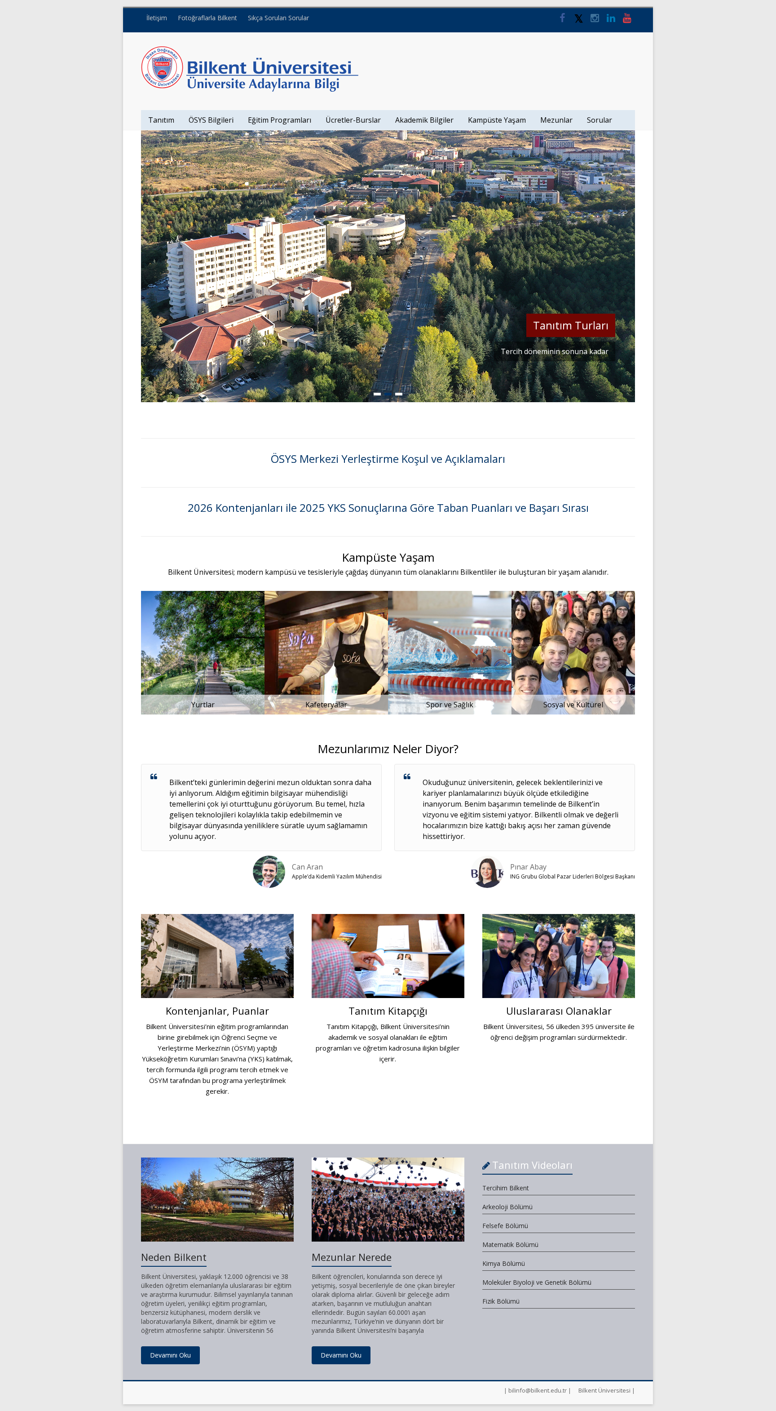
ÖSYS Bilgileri (211, 120)
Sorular (599, 120)
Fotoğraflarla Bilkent (207, 17)
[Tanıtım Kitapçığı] (388, 959)
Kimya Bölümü (503, 1263)
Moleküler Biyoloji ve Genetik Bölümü (536, 1282)
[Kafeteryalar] (326, 595)
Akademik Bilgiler (424, 120)
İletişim (156, 17)
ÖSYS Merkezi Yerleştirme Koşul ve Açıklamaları (388, 458)
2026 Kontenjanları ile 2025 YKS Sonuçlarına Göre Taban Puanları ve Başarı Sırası (388, 507)
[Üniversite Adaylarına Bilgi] (250, 50)
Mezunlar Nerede (352, 1257)
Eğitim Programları (279, 120)
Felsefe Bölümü (505, 1225)
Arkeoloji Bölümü (507, 1206)
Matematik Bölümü (510, 1244)
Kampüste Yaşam (497, 120)
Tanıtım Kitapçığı (388, 1010)
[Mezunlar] (388, 135)
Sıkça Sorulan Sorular (278, 17)
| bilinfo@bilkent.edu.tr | (537, 1390)
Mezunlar (556, 120)
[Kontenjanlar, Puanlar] (217, 959)
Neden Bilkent (174, 1257)
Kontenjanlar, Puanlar (217, 1010)
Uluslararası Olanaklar (559, 1010)
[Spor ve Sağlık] (449, 595)
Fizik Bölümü (501, 1301)
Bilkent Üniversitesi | (606, 1390)
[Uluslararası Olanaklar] (558, 959)
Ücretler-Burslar (353, 120)
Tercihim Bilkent (505, 1188)
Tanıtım (161, 120)
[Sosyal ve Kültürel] (573, 595)
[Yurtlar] (203, 595)
